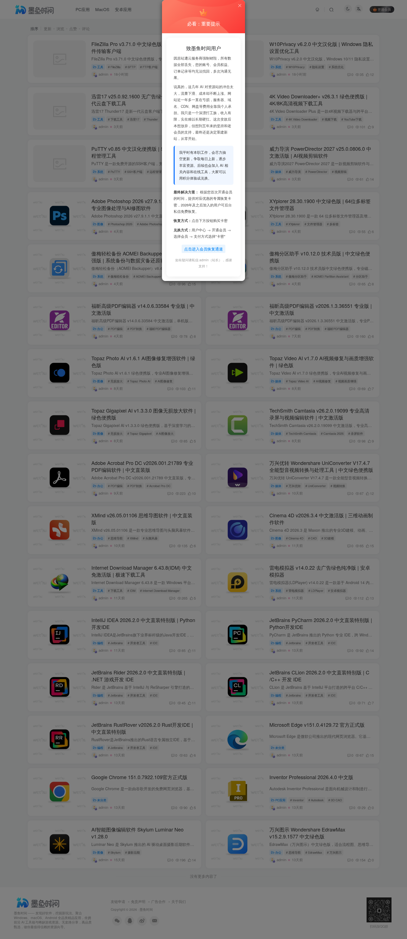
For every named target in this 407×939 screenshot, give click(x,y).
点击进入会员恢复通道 (203, 249)
